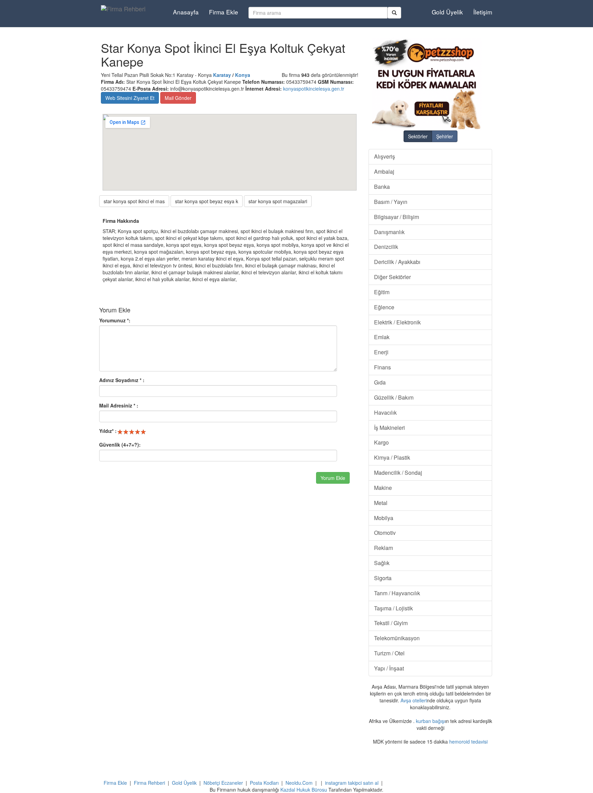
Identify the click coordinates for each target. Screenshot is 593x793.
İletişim (482, 12)
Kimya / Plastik (392, 457)
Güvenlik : (120, 444)
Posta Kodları (264, 782)
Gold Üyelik (447, 12)
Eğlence (384, 307)
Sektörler (418, 136)
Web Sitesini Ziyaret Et (129, 97)
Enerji (381, 352)
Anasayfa (186, 12)
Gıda (380, 382)
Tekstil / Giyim (391, 623)
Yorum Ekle (333, 477)
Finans (382, 367)
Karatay (222, 74)
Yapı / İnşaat (389, 668)
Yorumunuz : (114, 320)
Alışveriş (384, 156)
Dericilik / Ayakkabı (397, 262)
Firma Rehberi (149, 782)
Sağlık (381, 563)
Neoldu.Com (299, 782)
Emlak (381, 337)
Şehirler (444, 136)
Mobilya (383, 518)
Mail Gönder (178, 97)
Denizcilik (386, 247)
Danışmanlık (389, 232)
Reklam (383, 548)
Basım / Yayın (390, 202)
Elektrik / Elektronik (397, 322)
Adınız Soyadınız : (121, 380)
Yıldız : (108, 430)
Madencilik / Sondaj (398, 472)
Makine (383, 488)
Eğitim (381, 292)
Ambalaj (384, 171)
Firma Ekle (223, 12)
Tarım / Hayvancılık (397, 593)
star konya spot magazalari (277, 201)
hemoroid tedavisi (468, 741)
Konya (242, 74)
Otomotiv (385, 533)
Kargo (381, 442)
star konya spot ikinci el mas (134, 201)
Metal (380, 503)
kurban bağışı (430, 720)
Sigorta (383, 578)
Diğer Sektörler (392, 277)
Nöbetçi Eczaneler (223, 782)
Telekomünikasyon (397, 638)
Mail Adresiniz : (118, 405)
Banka (382, 187)
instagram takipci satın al (352, 782)
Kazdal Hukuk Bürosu (303, 789)
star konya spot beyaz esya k (206, 201)
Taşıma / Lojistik (393, 608)
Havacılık (385, 412)
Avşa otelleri (413, 700)
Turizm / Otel (389, 653)
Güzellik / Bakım (394, 397)
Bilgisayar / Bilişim (396, 217)
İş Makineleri (389, 428)
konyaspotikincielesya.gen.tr (313, 88)
